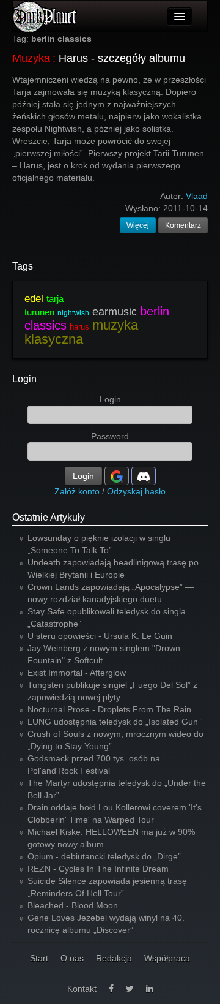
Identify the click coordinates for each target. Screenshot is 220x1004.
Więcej (138, 225)
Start (39, 958)
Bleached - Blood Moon (73, 905)
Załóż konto (77, 491)
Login (24, 379)
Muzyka (31, 58)
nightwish (73, 313)
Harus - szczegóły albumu (122, 58)
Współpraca (167, 958)
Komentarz (183, 225)
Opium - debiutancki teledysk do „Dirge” (104, 856)
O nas (72, 958)
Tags (22, 266)
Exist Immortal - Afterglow (77, 673)
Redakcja (114, 958)
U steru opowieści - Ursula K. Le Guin (100, 636)
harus (79, 326)
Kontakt (82, 989)
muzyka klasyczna (81, 332)
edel (33, 298)
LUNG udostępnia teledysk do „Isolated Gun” (114, 722)
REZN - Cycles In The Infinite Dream (98, 869)
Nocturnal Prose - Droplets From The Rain (109, 709)
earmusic (114, 312)
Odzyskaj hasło (136, 491)
